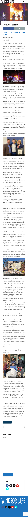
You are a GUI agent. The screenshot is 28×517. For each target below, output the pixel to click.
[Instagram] (14, 485)
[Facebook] (7, 485)
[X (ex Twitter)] (10, 485)
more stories (7, 422)
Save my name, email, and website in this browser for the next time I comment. (13, 470)
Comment (4, 437)
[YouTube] (17, 485)
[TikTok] (7, 488)
